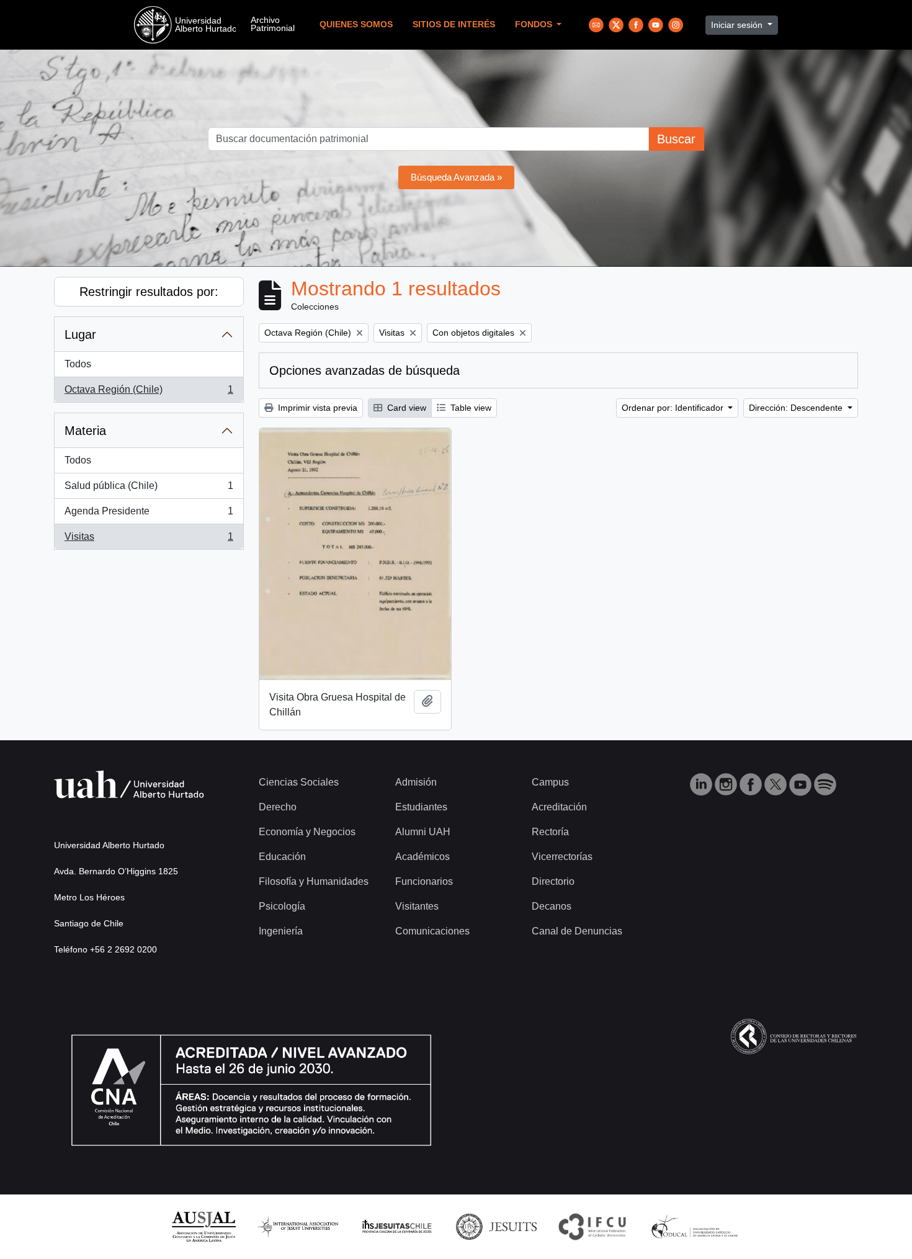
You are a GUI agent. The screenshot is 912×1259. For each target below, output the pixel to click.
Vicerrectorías (562, 856)
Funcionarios (424, 881)
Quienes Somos (356, 24)
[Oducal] (696, 1226)
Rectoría (550, 832)
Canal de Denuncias (577, 931)
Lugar (80, 334)
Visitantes (417, 906)
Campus (550, 782)
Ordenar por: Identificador (674, 408)
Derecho (278, 807)
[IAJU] (297, 1226)
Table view (469, 408)
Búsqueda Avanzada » (456, 177)
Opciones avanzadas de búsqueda (364, 370)
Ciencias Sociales (299, 782)
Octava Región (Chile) (148, 393)
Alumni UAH (422, 832)
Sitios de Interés (454, 24)
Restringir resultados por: (148, 291)
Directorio (553, 881)
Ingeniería (281, 931)
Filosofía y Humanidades (314, 881)
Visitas (148, 540)
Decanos (551, 906)
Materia (85, 430)
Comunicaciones (432, 931)
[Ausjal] (203, 1226)
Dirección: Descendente (797, 408)
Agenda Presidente (148, 515)
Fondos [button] (535, 24)
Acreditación (559, 807)
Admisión (416, 782)
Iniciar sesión (738, 25)
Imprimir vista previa (316, 408)
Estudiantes (421, 807)
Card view (405, 408)
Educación (282, 856)
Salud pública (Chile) (148, 489)
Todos (78, 364)
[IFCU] (592, 1226)
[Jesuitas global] (496, 1226)
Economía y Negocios (307, 832)
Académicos (422, 856)
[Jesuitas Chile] (397, 1226)
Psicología (282, 906)
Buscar (676, 139)
